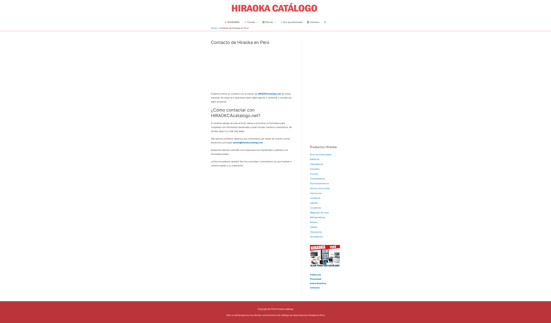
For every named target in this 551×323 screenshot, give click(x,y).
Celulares (315, 169)
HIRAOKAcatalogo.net (269, 93)
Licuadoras (315, 207)
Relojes (314, 222)
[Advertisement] (252, 68)
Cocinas (314, 173)
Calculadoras (316, 164)
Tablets (313, 227)
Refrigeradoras (317, 217)
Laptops (314, 202)
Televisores (316, 232)
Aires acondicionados (321, 154)
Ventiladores (316, 236)
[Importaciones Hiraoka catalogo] (325, 255)
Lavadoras (315, 198)
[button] (325, 22)
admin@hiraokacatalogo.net (248, 142)
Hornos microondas (320, 188)
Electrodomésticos (319, 183)
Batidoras (315, 159)
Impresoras (315, 193)
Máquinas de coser (319, 212)
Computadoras (317, 178)
